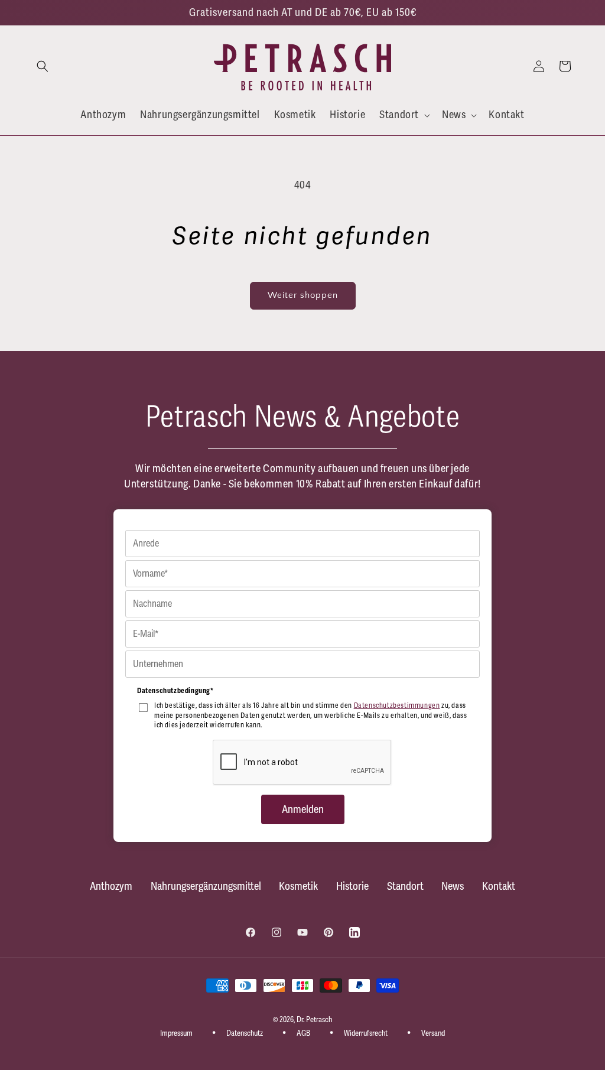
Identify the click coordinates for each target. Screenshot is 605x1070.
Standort (405, 886)
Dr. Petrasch (314, 1020)
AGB (303, 1033)
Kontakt (498, 886)
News (452, 886)
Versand (433, 1033)
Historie (352, 886)
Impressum (176, 1033)
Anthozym (111, 886)
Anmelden (303, 809)
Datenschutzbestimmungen (397, 705)
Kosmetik (298, 886)
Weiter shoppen (303, 295)
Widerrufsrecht (366, 1033)
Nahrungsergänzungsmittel (206, 886)
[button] (43, 66)
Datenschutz (244, 1033)
